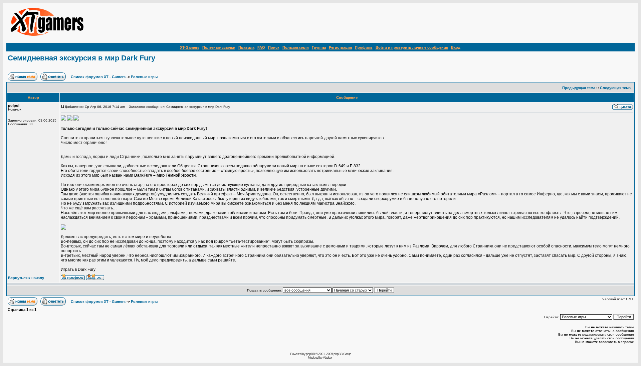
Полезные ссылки (218, 47)
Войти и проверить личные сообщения (412, 47)
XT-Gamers (189, 47)
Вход (455, 47)
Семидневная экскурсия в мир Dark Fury (81, 58)
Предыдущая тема (578, 88)
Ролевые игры (144, 77)
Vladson (328, 357)
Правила (246, 47)
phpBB (310, 354)
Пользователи (295, 47)
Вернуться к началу (26, 278)
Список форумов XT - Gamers (98, 77)
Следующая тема (615, 88)
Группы (319, 47)
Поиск (273, 47)
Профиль (364, 47)
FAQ (261, 47)
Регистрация (340, 47)
